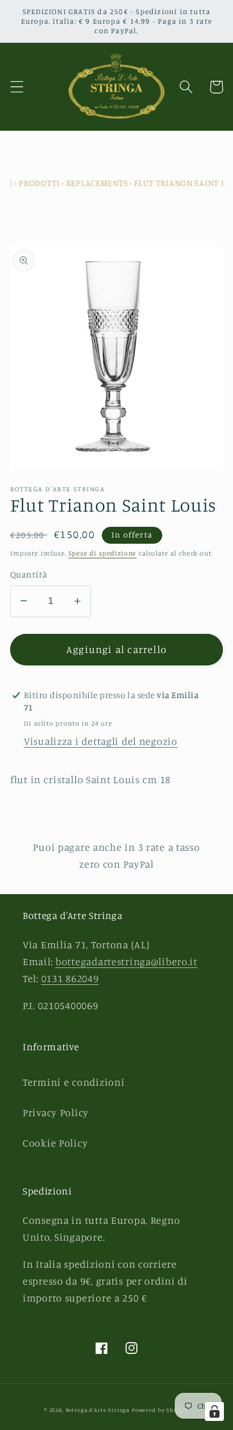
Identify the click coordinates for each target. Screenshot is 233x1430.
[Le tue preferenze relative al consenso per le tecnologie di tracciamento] (214, 1411)
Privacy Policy (56, 1112)
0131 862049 (70, 978)
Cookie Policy (55, 1142)
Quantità (29, 574)
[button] (17, 87)
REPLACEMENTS (97, 182)
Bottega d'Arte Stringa (98, 1409)
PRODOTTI (39, 182)
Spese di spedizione (102, 553)
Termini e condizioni (73, 1082)
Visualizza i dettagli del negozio (101, 741)
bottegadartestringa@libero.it (126, 961)
